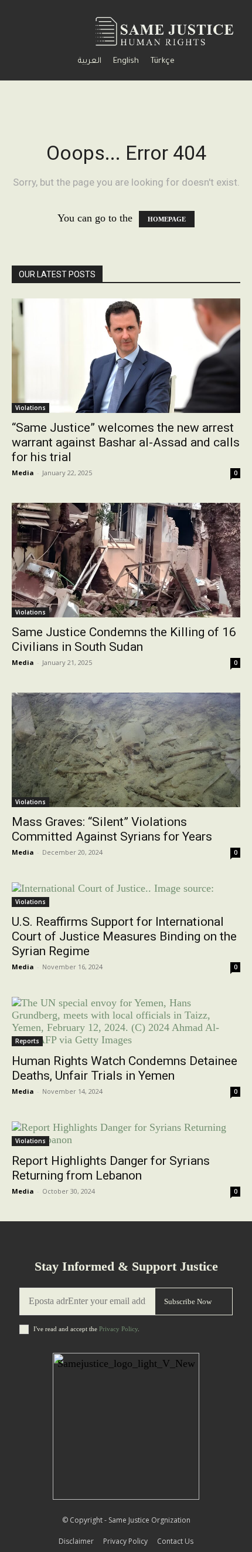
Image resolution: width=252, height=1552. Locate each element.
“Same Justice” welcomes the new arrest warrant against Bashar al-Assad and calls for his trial (126, 442)
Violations (30, 408)
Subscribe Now (188, 1301)
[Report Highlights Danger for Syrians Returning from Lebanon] (126, 1133)
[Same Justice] (166, 30)
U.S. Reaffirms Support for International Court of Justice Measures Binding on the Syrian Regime (124, 936)
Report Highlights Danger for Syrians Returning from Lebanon (111, 1168)
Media (23, 472)
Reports (27, 1041)
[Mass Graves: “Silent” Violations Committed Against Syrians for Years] (126, 750)
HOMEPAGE (167, 219)
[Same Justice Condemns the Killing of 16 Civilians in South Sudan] (126, 560)
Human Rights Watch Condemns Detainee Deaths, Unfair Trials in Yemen (124, 1068)
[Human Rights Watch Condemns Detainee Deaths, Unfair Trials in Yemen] (126, 1021)
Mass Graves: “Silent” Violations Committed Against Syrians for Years (112, 829)
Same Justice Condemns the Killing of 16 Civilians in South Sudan (124, 639)
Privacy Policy (118, 1328)
